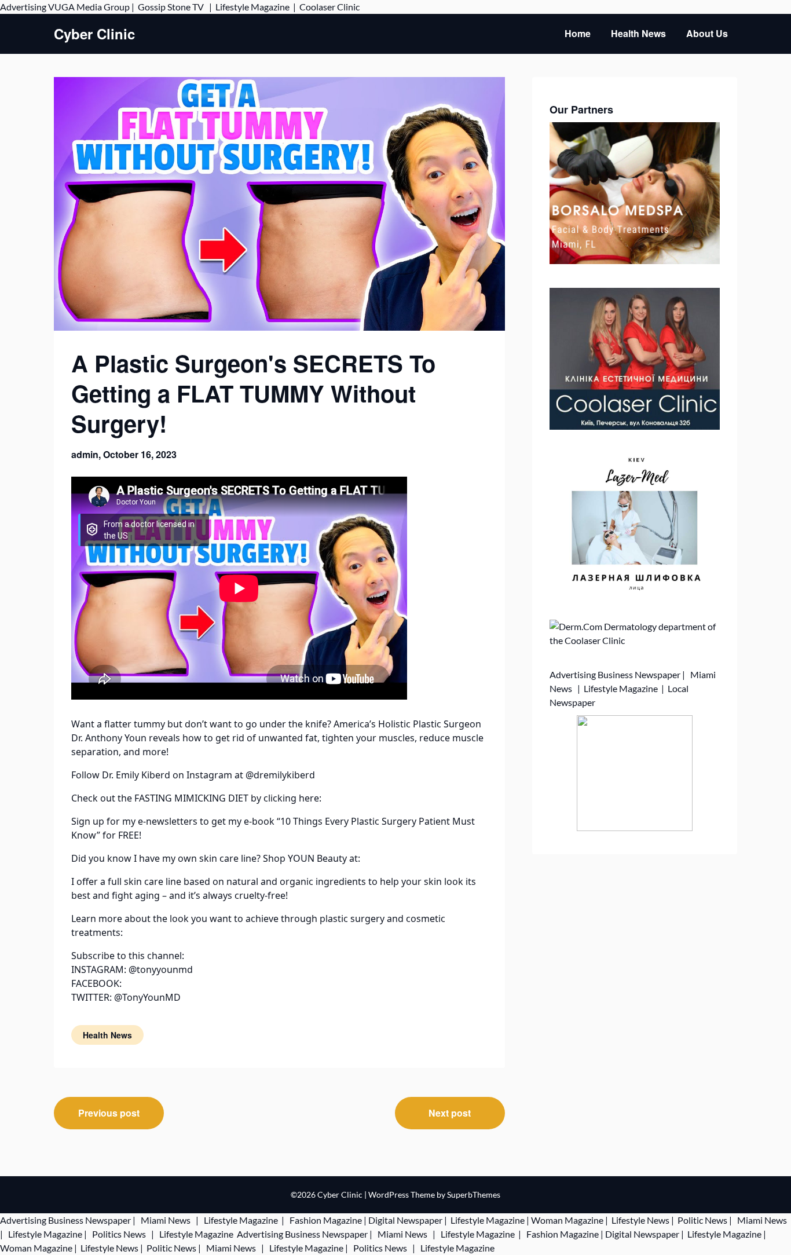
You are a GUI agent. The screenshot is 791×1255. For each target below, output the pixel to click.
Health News (638, 33)
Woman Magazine (567, 1219)
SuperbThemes (473, 1194)
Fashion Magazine (326, 1219)
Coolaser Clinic (329, 6)
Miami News (165, 1219)
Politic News (701, 1219)
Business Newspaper (639, 674)
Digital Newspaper (405, 1219)
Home (578, 33)
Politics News (119, 1233)
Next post (450, 1112)
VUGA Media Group (89, 6)
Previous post (109, 1112)
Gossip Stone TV (172, 6)
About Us (707, 33)
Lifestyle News (639, 1219)
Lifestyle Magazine (252, 6)
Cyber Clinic (94, 34)
